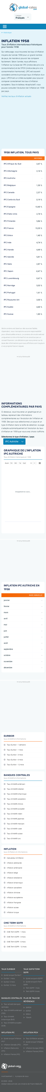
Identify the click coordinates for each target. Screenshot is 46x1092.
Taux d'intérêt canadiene (16, 799)
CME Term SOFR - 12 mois (16, 947)
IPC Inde (7, 242)
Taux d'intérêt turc (14, 839)
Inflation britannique (15, 883)
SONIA (28, 1014)
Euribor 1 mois (9, 978)
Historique (7, 33)
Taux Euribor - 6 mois (15, 760)
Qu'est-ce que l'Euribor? (12, 975)
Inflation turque (13, 912)
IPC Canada (9, 192)
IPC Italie (8, 264)
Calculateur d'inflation (15, 858)
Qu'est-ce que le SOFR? (34, 978)
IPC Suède (8, 307)
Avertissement (6, 1076)
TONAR (28, 1017)
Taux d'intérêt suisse (14, 834)
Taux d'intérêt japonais (15, 819)
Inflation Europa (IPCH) (35, 1048)
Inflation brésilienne (14, 878)
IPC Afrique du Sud (12, 164)
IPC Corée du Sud (12, 199)
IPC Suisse (8, 314)
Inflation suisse (13, 908)
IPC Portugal (9, 292)
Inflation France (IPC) (12, 1054)
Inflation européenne (15, 898)
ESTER (28, 1011)
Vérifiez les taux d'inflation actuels (16, 96)
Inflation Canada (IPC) (12, 1045)
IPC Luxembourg (11, 278)
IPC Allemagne (10, 171)
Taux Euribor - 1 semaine (16, 745)
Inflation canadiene (14, 888)
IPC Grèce (8, 235)
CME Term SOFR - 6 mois (16, 942)
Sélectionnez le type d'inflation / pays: (18, 437)
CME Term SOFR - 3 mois (16, 937)
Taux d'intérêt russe (14, 829)
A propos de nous (21, 1076)
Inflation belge (12, 873)
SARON (28, 1007)
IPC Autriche (9, 178)
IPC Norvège (9, 285)
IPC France (9, 228)
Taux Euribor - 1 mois (15, 750)
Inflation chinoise (13, 893)
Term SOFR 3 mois (33, 991)
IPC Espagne (9, 207)
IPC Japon (8, 271)
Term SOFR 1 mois (33, 988)
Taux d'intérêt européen (16, 809)
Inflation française (14, 903)
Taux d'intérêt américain (16, 784)
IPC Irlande (9, 250)
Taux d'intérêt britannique (16, 794)
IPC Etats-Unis (10, 214)
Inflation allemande (14, 863)
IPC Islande (9, 257)
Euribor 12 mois (10, 985)
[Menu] (4, 26)
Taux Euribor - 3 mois (15, 755)
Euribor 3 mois (9, 982)
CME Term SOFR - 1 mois (16, 932)
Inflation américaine (14, 868)
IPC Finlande (9, 221)
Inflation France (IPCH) (34, 1051)
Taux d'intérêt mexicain (15, 824)
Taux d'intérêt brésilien (15, 789)
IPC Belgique (10, 185)
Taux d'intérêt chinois (15, 804)
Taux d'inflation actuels (34, 1038)
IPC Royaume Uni (11, 300)
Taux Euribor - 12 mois (15, 765)
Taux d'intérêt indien (14, 814)
